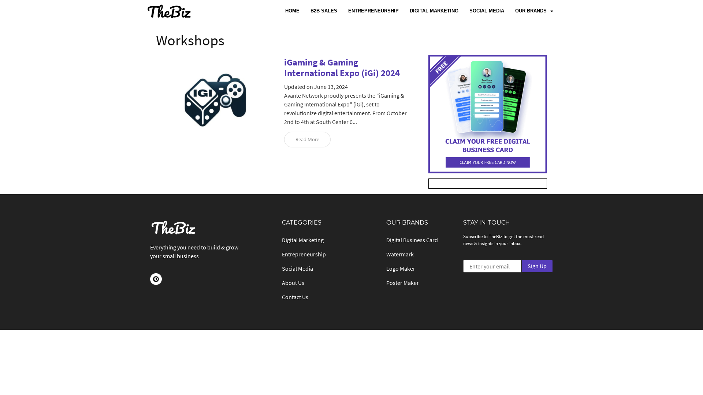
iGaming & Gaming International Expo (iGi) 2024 (342, 67)
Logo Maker (400, 268)
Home (292, 11)
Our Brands (531, 11)
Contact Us (295, 297)
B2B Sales (323, 11)
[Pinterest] (156, 279)
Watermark (400, 254)
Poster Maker (402, 282)
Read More (307, 139)
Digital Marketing (434, 11)
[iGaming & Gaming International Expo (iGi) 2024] (215, 140)
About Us (293, 282)
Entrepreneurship (373, 11)
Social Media (486, 11)
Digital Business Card (412, 240)
